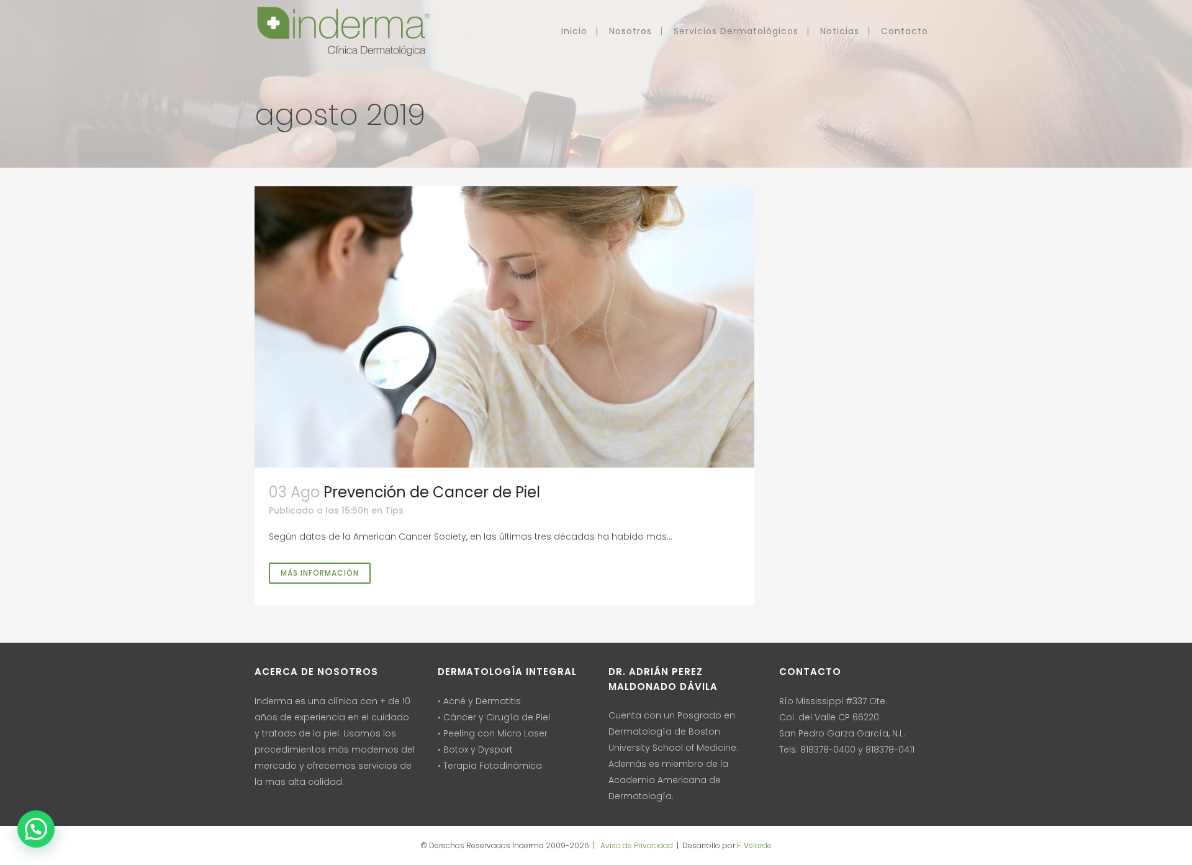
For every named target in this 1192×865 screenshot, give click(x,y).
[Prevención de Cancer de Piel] (504, 327)
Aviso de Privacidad (635, 845)
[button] (36, 829)
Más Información (320, 573)
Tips (394, 510)
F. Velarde (754, 845)
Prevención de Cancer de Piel (431, 492)
